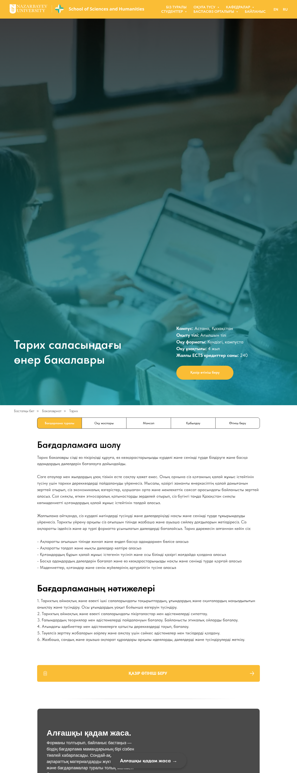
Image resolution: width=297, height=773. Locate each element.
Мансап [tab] (148, 423)
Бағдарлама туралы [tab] (59, 423)
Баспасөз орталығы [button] (214, 11)
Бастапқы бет (24, 411)
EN (276, 9)
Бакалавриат (51, 411)
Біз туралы (176, 7)
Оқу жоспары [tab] (104, 423)
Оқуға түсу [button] (205, 7)
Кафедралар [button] (238, 7)
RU (285, 9)
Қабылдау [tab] (193, 423)
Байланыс (255, 11)
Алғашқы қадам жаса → (148, 760)
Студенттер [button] (172, 11)
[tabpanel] (148, 507)
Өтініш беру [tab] (237, 423)
